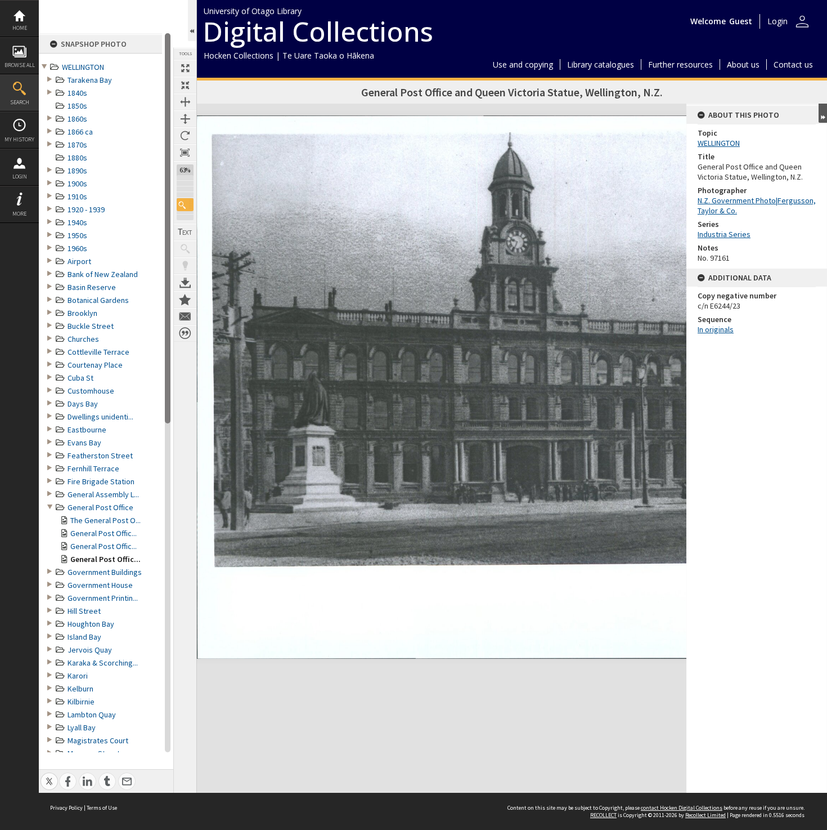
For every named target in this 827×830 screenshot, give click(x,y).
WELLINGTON (83, 67)
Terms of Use (102, 807)
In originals (716, 329)
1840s (77, 93)
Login (19, 176)
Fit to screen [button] (185, 85)
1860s (77, 119)
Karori (78, 676)
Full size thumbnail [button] (185, 68)
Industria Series (724, 234)
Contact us (793, 64)
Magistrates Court (98, 740)
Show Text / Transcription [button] (185, 232)
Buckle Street (91, 326)
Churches (83, 339)
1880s (77, 158)
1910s (77, 196)
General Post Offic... (103, 533)
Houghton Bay (91, 624)
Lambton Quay (92, 714)
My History (19, 139)
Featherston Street (100, 455)
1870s (77, 145)
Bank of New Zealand (103, 274)
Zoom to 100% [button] (185, 152)
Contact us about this (185, 316)
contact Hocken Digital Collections (681, 807)
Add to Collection (185, 299)
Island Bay (84, 637)
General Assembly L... (103, 494)
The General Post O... (105, 520)
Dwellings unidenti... (100, 417)
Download (185, 282)
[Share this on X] (49, 775)
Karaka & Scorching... (103, 663)
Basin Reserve (92, 287)
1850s (77, 106)
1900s (77, 184)
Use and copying (523, 64)
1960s (77, 248)
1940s (77, 222)
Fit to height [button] (185, 118)
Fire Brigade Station (101, 481)
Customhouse (91, 391)
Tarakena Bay (90, 80)
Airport (79, 261)
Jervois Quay (90, 650)
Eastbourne (87, 430)
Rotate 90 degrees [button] (185, 135)
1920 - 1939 (86, 209)
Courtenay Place (95, 365)
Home (19, 28)
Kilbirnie (81, 702)
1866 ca (80, 132)
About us (743, 64)
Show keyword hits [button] (185, 248)
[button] (185, 204)
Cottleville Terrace (98, 352)
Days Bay (83, 404)
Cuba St (80, 378)
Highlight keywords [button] (185, 265)
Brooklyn (82, 313)
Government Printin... (103, 598)
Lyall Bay (82, 727)
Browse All (20, 65)
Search (19, 102)
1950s (77, 235)
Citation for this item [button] (185, 333)
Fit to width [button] (185, 101)
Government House (100, 585)
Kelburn (80, 689)
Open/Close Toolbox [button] (192, 20)
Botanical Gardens (98, 300)
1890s (77, 171)
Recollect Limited (705, 815)
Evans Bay (84, 443)
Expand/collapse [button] (823, 113)
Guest (740, 21)
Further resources (680, 64)
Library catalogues (600, 64)
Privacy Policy (66, 807)
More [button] (19, 213)
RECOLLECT (603, 815)
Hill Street (84, 611)
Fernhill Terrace (93, 468)
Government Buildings (105, 572)
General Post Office (100, 507)
